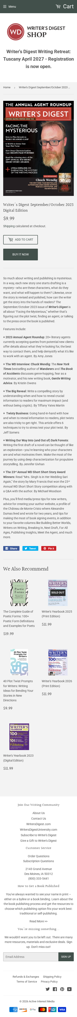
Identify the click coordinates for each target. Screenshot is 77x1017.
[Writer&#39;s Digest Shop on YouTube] (69, 989)
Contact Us (38, 818)
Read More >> (38, 921)
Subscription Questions (38, 861)
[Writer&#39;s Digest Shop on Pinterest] (62, 989)
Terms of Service (26, 981)
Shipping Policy (52, 976)
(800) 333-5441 (38, 878)
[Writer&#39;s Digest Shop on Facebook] (55, 989)
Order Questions (38, 856)
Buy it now (20, 254)
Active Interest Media (42, 1001)
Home (6, 87)
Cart (68, 6)
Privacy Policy (49, 981)
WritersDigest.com (38, 824)
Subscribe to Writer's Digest (38, 835)
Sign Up (66, 956)
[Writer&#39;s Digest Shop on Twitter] (48, 989)
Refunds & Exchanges (26, 976)
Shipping (9, 226)
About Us (39, 813)
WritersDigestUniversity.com (38, 829)
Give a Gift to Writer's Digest (38, 840)
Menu (12, 6)
